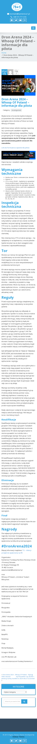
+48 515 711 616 (19, 17)
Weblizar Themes (18, 737)
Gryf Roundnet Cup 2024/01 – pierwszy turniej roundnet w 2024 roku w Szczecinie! (18, 677)
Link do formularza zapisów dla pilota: (15, 148)
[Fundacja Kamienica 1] (18, 6)
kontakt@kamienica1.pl (20, 14)
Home (3, 53)
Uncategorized (16, 110)
